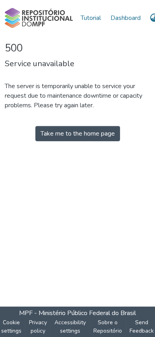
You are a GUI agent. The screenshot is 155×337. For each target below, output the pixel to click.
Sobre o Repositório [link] (107, 327)
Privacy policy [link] (38, 327)
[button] (39, 18)
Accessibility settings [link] (70, 327)
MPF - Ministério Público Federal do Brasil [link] (77, 313)
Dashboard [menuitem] (125, 18)
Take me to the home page (78, 133)
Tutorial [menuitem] (91, 18)
